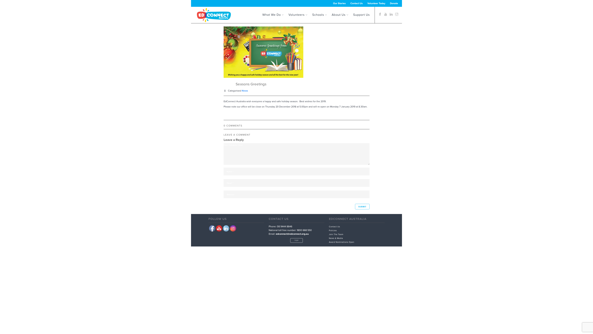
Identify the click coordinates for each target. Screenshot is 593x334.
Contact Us (356, 3)
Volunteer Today (376, 3)
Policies (333, 230)
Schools (318, 14)
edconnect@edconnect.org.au (292, 234)
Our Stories (339, 3)
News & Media (336, 238)
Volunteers (296, 14)
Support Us (361, 14)
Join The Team (336, 234)
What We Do (271, 14)
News (245, 90)
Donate (394, 3)
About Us (338, 14)
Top (296, 240)
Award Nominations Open (341, 242)
